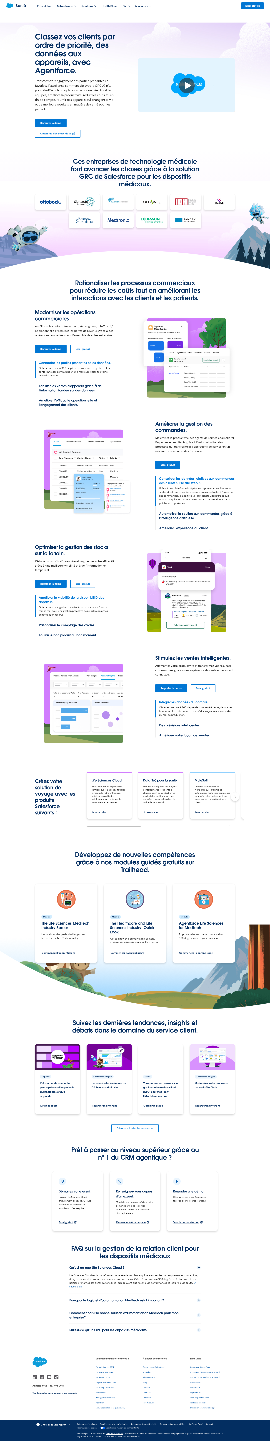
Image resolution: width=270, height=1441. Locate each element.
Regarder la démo (50, 123)
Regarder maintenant (104, 1105)
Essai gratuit (83, 349)
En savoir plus (99, 812)
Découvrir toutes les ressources (135, 1128)
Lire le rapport (48, 1105)
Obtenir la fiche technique (55, 133)
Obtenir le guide (153, 1105)
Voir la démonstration (186, 1222)
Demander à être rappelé (131, 1222)
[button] (235, 796)
